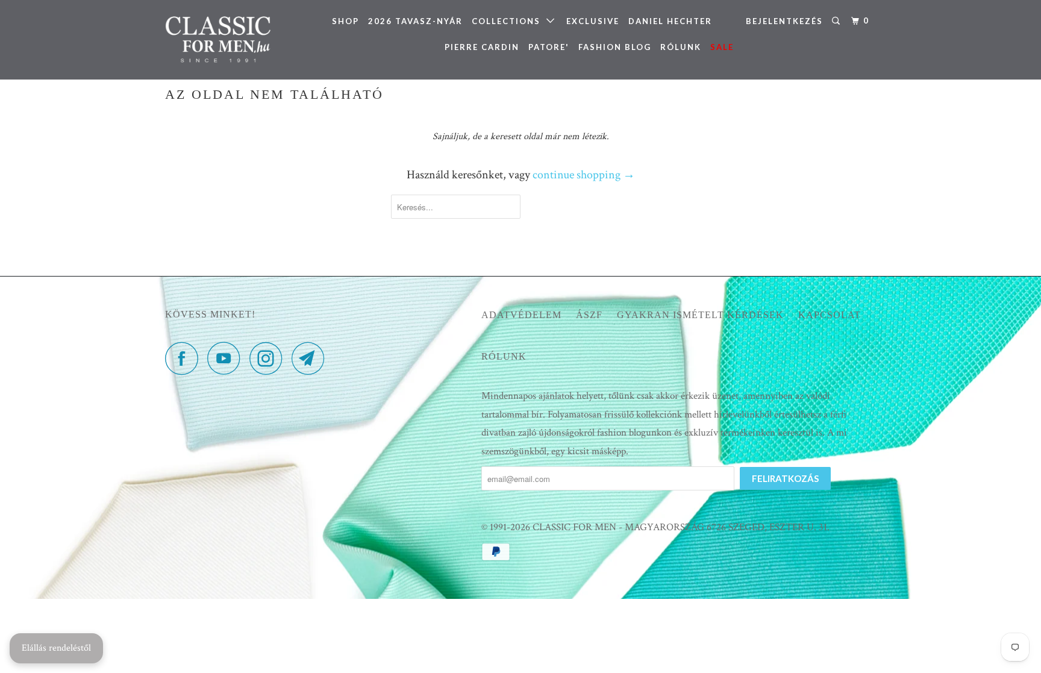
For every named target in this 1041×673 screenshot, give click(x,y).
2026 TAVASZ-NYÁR (415, 21)
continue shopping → (584, 175)
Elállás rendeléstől (56, 648)
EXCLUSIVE (592, 21)
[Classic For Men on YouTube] (227, 358)
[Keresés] (837, 21)
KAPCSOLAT (829, 315)
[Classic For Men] (227, 40)
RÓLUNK (680, 47)
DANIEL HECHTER (670, 21)
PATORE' (548, 47)
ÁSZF (589, 315)
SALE (722, 47)
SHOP (345, 21)
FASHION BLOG (614, 47)
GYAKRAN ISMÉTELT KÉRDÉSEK (700, 315)
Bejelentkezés (784, 21)
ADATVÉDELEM (521, 315)
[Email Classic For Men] (311, 358)
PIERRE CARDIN (482, 47)
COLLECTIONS (509, 21)
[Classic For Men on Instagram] (269, 358)
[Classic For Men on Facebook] (185, 358)
